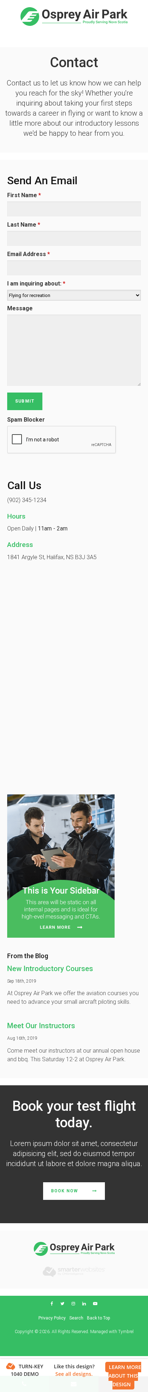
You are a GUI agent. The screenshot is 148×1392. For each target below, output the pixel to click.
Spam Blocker (26, 419)
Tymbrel (126, 1331)
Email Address (28, 254)
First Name (24, 195)
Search (76, 1318)
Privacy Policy (52, 1318)
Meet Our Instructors (41, 1025)
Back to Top (98, 1318)
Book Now (64, 1190)
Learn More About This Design (124, 1376)
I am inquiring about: (36, 283)
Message (20, 308)
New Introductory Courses (50, 968)
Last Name (23, 224)
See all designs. (74, 1373)
